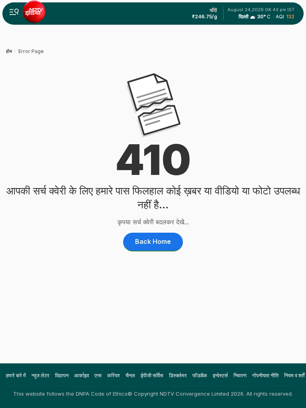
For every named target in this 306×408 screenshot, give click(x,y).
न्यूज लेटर (40, 375)
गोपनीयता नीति (265, 375)
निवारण (240, 375)
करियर (113, 375)
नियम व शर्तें (294, 375)
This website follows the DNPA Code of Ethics (70, 393)
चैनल (130, 375)
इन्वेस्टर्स (220, 375)
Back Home (153, 241)
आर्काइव (81, 375)
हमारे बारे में (16, 375)
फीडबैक (199, 375)
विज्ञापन (62, 375)
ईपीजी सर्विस (152, 375)
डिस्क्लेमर (178, 375)
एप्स (98, 375)
